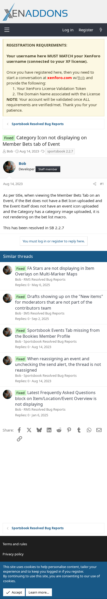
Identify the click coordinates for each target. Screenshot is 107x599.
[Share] (94, 184)
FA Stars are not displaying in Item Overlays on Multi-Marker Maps (54, 271)
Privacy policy (13, 554)
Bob (81, 77)
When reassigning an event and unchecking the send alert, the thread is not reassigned (58, 364)
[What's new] (101, 29)
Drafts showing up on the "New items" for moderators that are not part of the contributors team (59, 302)
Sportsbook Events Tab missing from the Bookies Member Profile (57, 333)
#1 (102, 183)
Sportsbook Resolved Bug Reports (50, 341)
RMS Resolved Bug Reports (44, 279)
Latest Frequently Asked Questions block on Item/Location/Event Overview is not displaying (56, 398)
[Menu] (6, 29)
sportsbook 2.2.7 (60, 151)
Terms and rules (15, 544)
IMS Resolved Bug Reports (44, 313)
